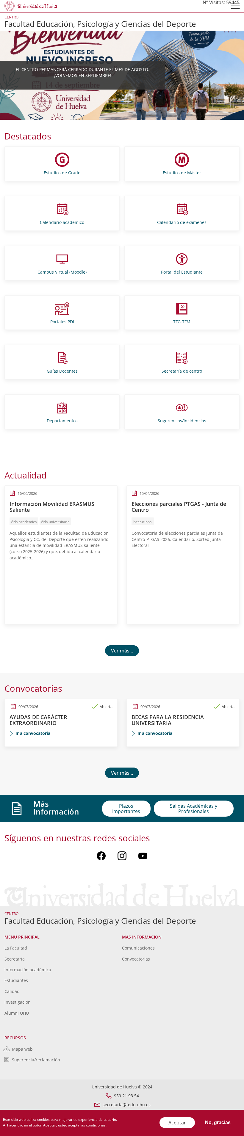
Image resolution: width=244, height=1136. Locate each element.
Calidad (12, 991)
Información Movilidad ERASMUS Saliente (52, 506)
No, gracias (218, 1122)
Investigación (17, 1002)
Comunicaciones (138, 948)
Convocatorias (136, 959)
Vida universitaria (55, 521)
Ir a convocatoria (32, 733)
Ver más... (122, 650)
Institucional (143, 521)
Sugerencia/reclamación (36, 1060)
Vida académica (24, 521)
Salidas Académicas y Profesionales (193, 809)
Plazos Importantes (126, 809)
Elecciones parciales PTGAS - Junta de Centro (179, 506)
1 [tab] (117, 101)
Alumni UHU (16, 1013)
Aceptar (177, 1122)
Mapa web (22, 1049)
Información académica (27, 969)
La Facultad (15, 948)
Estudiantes (16, 980)
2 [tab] (127, 101)
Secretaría (14, 959)
